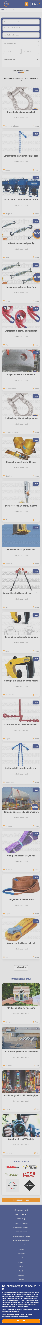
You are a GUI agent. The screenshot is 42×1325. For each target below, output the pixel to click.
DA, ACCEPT (21, 1321)
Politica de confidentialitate (10, 1311)
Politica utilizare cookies (30, 1309)
